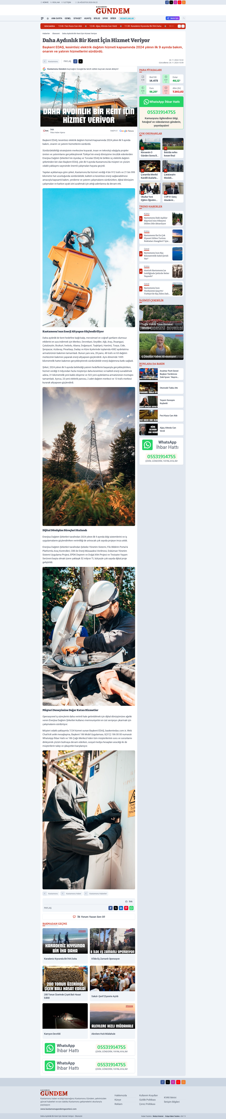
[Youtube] (179, 2)
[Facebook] (167, 2)
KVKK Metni (170, 1097)
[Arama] (184, 18)
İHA (57, 131)
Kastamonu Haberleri (98, 894)
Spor (105, 18)
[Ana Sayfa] (48, 18)
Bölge (97, 18)
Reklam (56, 2)
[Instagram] (175, 2)
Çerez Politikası (147, 1104)
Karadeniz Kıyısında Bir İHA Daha (113, 26)
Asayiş (87, 18)
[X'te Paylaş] (80, 61)
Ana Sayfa (56, 18)
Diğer (113, 18)
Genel (68, 18)
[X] (171, 2)
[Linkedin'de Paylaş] (121, 908)
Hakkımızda (121, 1095)
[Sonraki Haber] (183, 26)
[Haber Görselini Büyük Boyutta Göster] (88, 99)
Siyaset (77, 18)
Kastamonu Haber (73, 894)
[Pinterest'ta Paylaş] (126, 908)
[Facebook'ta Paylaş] (75, 61)
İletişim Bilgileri (172, 1101)
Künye (46, 2)
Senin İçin (174, 18)
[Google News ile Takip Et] (126, 130)
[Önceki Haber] (179, 26)
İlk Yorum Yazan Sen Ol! (91, 916)
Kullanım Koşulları (148, 1095)
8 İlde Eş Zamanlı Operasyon (155, 26)
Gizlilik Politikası (147, 1099)
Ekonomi (56, 33)
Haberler (46, 33)
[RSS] (184, 2)
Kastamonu (53, 61)
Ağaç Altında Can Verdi (73, 26)
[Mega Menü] (42, 18)
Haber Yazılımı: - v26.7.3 (163, 1116)
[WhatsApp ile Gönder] (131, 908)
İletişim (67, 2)
